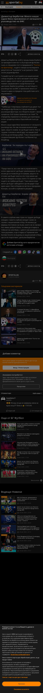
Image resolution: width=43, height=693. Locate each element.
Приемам (21, 684)
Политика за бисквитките (20, 654)
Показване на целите (21, 689)
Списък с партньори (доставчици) (15, 677)
